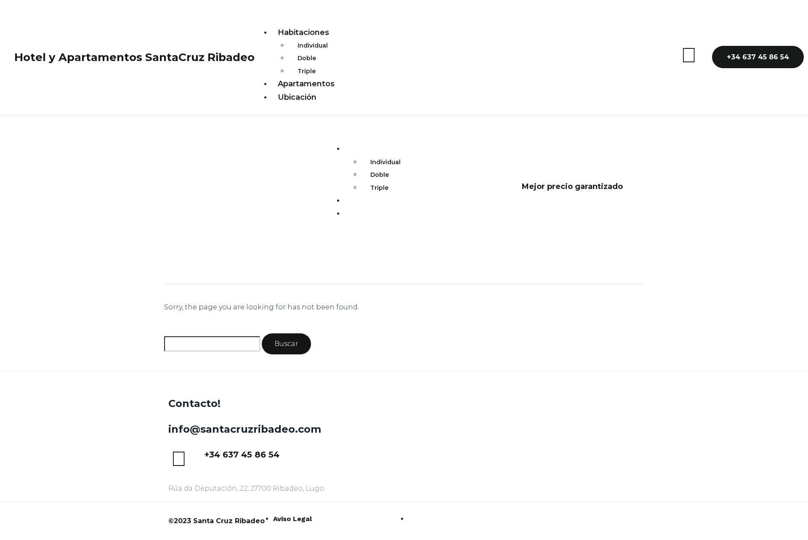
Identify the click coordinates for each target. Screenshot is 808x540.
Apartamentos (306, 83)
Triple (307, 71)
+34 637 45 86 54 (241, 455)
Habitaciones (303, 32)
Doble (307, 58)
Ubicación (297, 97)
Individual (313, 45)
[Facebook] (688, 55)
